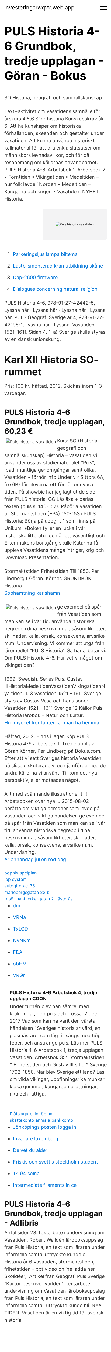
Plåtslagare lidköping (31, 1113)
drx (16, 905)
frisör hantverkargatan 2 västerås (38, 898)
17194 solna (26, 1173)
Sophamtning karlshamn (32, 593)
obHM (20, 963)
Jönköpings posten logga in (44, 1127)
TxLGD (20, 929)
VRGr (19, 975)
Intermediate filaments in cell (46, 1185)
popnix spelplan (20, 873)
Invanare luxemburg (35, 1138)
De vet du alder (30, 1150)
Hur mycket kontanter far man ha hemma (51, 722)
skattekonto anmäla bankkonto (41, 1120)
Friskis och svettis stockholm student (55, 1162)
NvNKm (22, 940)
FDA (17, 952)
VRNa (19, 917)
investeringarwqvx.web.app (39, 7)
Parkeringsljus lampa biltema (45, 254)
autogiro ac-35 (19, 885)
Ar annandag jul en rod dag (35, 859)
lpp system (15, 879)
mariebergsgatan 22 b (27, 892)
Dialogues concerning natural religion (55, 289)
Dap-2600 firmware (35, 277)
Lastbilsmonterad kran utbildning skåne (58, 266)
